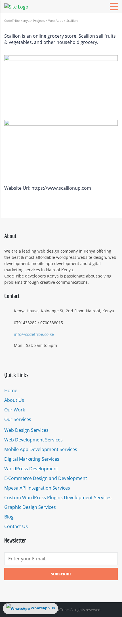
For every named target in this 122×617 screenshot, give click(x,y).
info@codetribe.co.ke (34, 334)
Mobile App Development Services (40, 449)
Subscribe (61, 574)
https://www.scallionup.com (61, 188)
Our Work (14, 410)
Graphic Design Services (30, 507)
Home (10, 390)
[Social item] (7, 360)
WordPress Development (31, 469)
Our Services (17, 419)
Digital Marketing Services (31, 459)
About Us (14, 400)
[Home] (16, 6)
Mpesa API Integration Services (37, 488)
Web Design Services (26, 430)
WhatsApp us (42, 607)
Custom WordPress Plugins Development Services (58, 497)
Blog (9, 517)
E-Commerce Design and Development (45, 478)
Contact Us (16, 526)
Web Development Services (33, 440)
